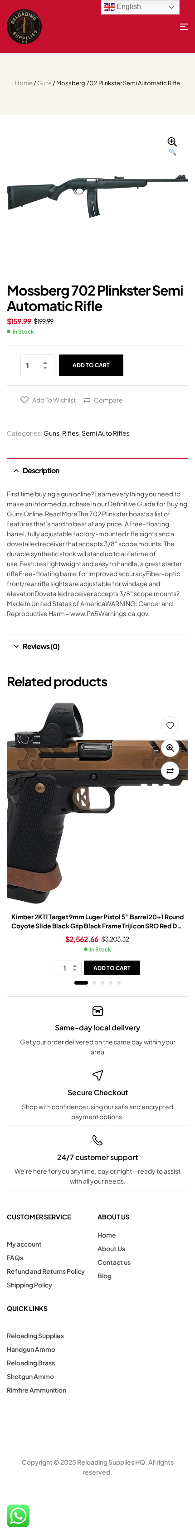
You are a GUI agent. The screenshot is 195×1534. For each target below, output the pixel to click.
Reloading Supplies (35, 1335)
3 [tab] (102, 983)
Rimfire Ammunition (36, 1390)
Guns (44, 83)
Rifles (70, 433)
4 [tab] (110, 983)
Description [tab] (41, 470)
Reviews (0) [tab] (41, 646)
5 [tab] (119, 983)
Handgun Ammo (31, 1349)
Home (24, 83)
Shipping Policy (29, 1285)
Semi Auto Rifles (106, 433)
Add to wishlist (54, 400)
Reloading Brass (31, 1363)
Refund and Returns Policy (46, 1271)
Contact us (114, 1262)
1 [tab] (81, 983)
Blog (105, 1276)
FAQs (15, 1257)
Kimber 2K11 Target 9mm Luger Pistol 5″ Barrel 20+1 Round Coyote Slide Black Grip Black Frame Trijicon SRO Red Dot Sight (97, 925)
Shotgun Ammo (30, 1376)
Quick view (170, 748)
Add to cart (91, 365)
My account (24, 1244)
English (128, 6)
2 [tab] (94, 983)
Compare (108, 400)
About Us (111, 1248)
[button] (172, 146)
